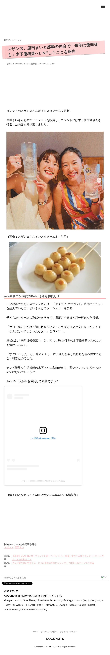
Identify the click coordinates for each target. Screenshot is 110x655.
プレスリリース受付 (48, 632)
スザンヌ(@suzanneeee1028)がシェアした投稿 (43, 481)
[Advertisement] (55, 86)
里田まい (19, 547)
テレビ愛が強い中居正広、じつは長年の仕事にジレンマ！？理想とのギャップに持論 (53, 563)
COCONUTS (55, 639)
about (35, 632)
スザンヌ (8, 547)
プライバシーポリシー (68, 632)
